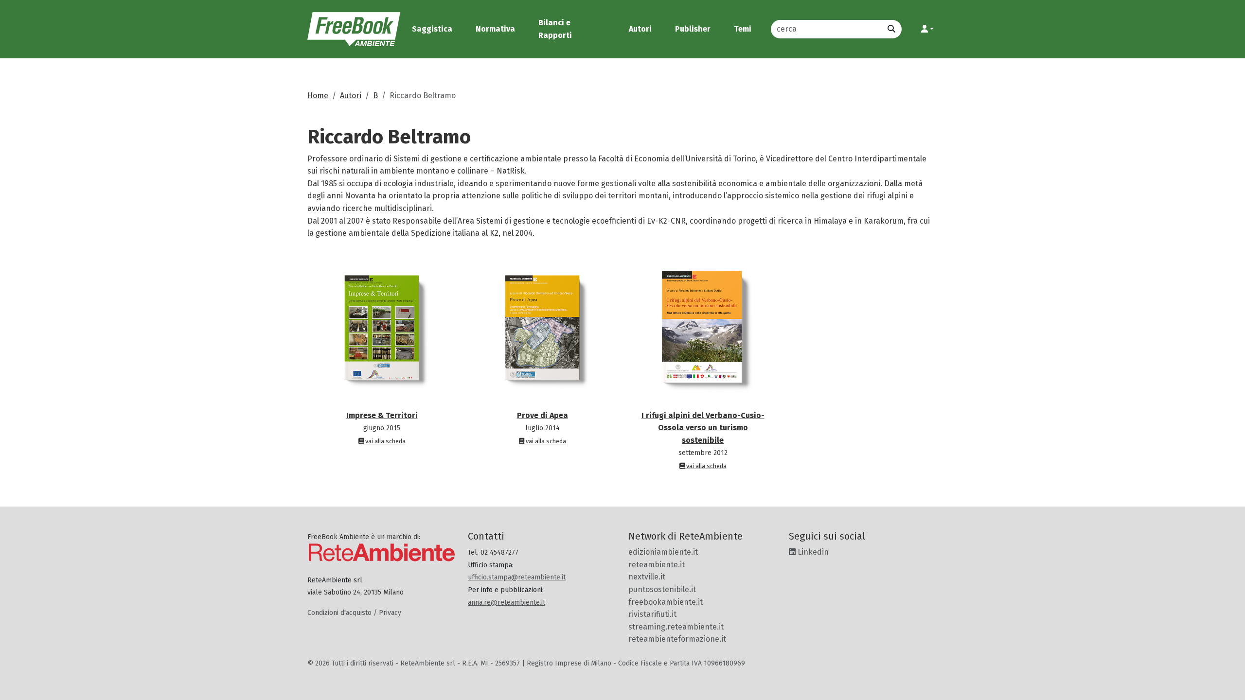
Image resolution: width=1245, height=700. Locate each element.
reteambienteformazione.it (677, 639)
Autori (640, 29)
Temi (742, 29)
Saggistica (432, 29)
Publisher (693, 29)
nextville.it (646, 576)
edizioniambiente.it (663, 552)
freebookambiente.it (665, 602)
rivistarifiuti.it (652, 614)
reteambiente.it (656, 564)
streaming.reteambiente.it (676, 626)
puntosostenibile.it (662, 589)
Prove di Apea (542, 415)
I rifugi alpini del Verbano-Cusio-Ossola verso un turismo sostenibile (703, 428)
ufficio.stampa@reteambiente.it (517, 577)
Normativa (495, 29)
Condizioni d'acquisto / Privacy (354, 613)
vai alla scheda (385, 441)
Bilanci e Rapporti (555, 29)
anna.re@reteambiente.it (506, 602)
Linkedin (812, 552)
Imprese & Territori (382, 415)
